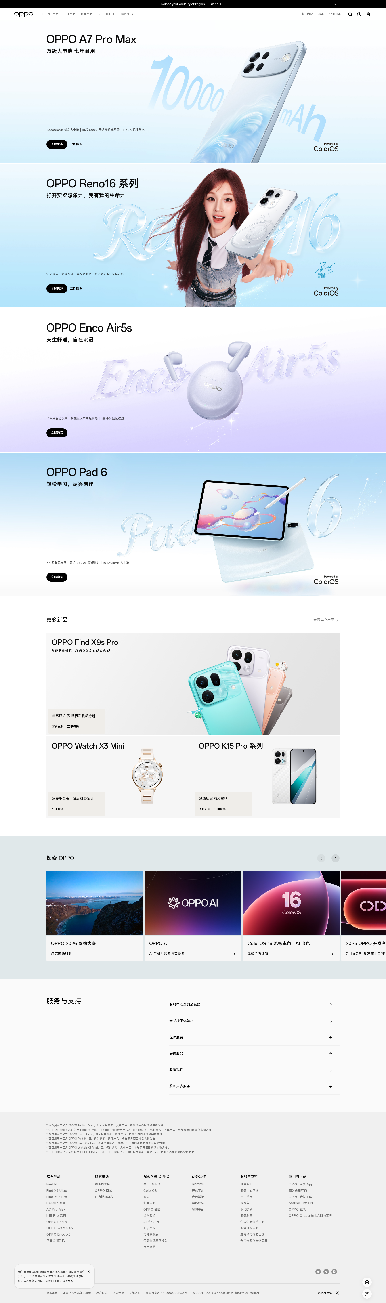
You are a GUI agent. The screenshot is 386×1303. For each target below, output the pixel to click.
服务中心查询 (249, 1191)
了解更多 (57, 144)
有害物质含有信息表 (254, 1241)
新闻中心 (149, 1203)
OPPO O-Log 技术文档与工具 (310, 1216)
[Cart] (368, 14)
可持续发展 (151, 1234)
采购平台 (198, 1209)
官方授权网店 (104, 1197)
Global (214, 4)
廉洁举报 (198, 1197)
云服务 (245, 1203)
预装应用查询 (298, 1191)
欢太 (146, 1197)
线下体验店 (102, 1184)
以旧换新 (246, 1209)
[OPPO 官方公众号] (326, 1271)
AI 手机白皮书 (153, 1222)
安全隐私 (149, 1247)
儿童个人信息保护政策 (77, 1293)
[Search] (350, 14)
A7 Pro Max (55, 1209)
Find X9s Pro (56, 1197)
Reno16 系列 (56, 1203)
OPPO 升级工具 (300, 1197)
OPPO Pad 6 (56, 1222)
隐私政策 (52, 1293)
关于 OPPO (106, 14)
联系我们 (246, 1184)
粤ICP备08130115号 (247, 1293)
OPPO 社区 (151, 1209)
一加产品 (69, 14)
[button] (321, 858)
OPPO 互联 (297, 1209)
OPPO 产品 (50, 14)
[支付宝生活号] (334, 1271)
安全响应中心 (249, 1228)
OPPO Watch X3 (59, 1228)
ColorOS (126, 14)
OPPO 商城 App (301, 1184)
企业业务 (198, 1184)
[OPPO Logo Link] (23, 14)
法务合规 (118, 1293)
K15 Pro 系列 (56, 1216)
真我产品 (86, 14)
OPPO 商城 (103, 1191)
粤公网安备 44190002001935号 (166, 1293)
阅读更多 (68, 1280)
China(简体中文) (328, 1293)
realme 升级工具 (301, 1203)
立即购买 (76, 144)
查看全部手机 (55, 1241)
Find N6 (52, 1184)
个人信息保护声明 (252, 1222)
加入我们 (149, 1216)
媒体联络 (198, 1203)
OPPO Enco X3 (58, 1234)
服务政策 (246, 1216)
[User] (359, 14)
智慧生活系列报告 (155, 1241)
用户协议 (101, 1293)
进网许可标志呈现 (252, 1234)
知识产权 (149, 1228)
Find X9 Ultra (56, 1191)
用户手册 (246, 1197)
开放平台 (198, 1191)
